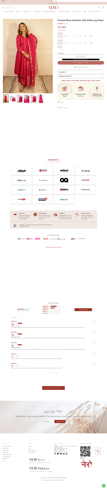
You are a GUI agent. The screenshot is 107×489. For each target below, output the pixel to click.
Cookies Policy (6, 450)
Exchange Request (32, 450)
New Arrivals (9, 11)
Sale (84, 11)
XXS (60, 36)
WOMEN (3, 1)
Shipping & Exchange (7, 454)
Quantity (60, 47)
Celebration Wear (95, 11)
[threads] (66, 454)
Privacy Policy (6, 448)
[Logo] (53, 8)
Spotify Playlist (32, 452)
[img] (14, 321)
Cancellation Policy (7, 456)
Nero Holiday (76, 11)
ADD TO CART (15, 286)
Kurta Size (60, 33)
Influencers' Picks (64, 11)
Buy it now (83, 62)
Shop (18, 11)
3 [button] (54, 373)
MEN (56, 1)
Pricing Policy (5, 452)
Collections (27, 11)
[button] (60, 23)
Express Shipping (50, 11)
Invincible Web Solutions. (60, 480)
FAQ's (4, 460)
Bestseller (38, 11)
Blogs (30, 448)
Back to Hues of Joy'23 (54, 387)
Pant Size (60, 40)
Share (61, 102)
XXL (86, 36)
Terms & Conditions (7, 446)
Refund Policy (6, 458)
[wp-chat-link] (104, 486)
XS (65, 36)
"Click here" (82, 457)
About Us (31, 446)
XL (81, 36)
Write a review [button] (83, 309)
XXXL (91, 36)
